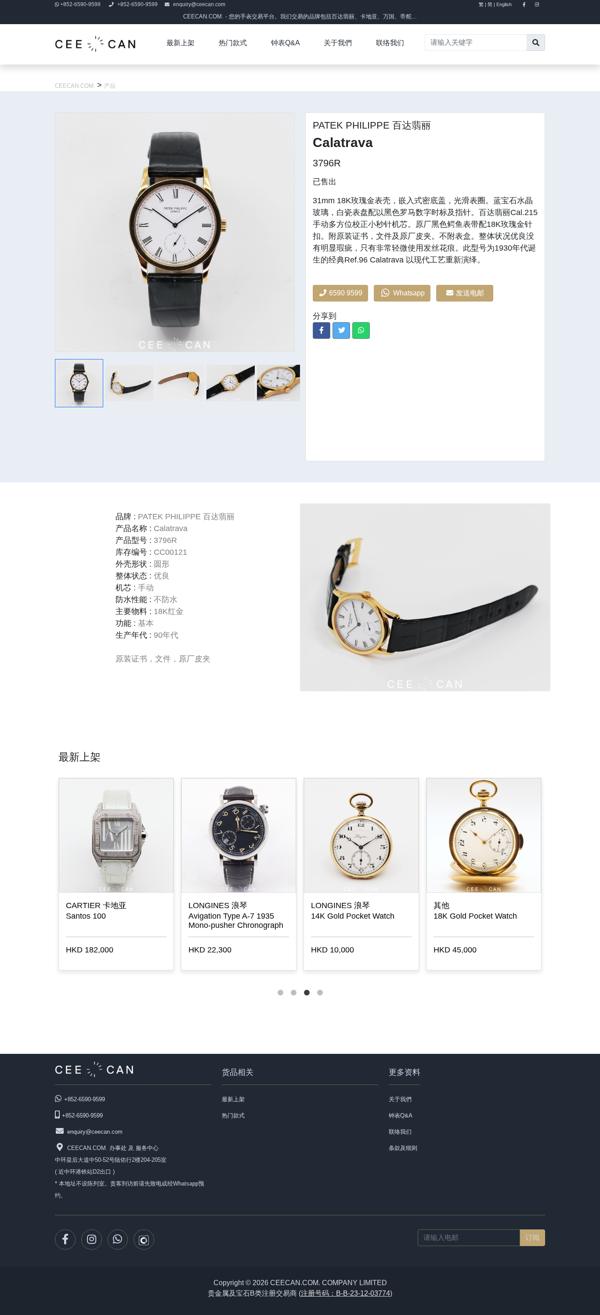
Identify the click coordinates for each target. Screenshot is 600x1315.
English (508, 4)
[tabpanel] (116, 875)
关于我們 (338, 43)
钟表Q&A (285, 43)
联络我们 (390, 43)
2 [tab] (293, 984)
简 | (491, 4)
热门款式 (233, 43)
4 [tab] (319, 984)
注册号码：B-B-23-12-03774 (345, 1293)
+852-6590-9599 (80, 4)
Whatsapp (408, 293)
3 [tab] (306, 984)
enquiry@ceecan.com (199, 4)
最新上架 (180, 43)
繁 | (482, 4)
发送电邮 (471, 293)
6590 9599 (344, 293)
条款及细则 (403, 1148)
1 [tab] (280, 984)
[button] (321, 330)
